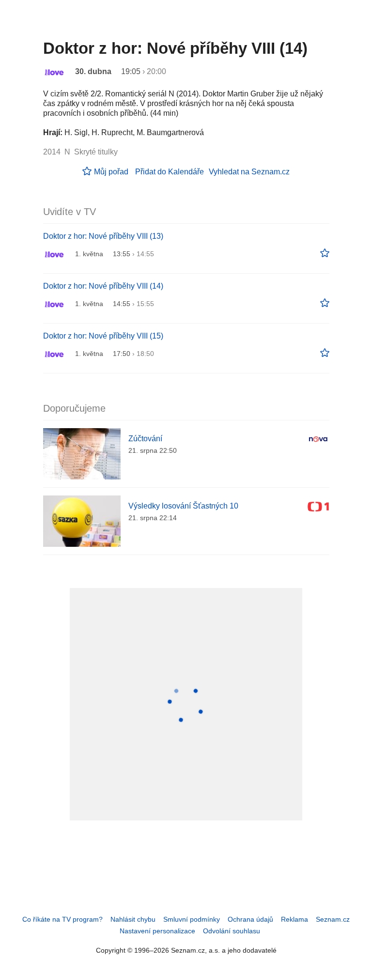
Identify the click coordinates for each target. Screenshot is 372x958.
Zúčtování (145, 438)
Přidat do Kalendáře (169, 172)
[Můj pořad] (324, 253)
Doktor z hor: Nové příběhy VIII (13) (103, 236)
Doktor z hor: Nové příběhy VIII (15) (103, 336)
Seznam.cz (333, 919)
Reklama (294, 919)
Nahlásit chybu (132, 919)
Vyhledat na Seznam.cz (249, 172)
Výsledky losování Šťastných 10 (183, 506)
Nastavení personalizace (157, 931)
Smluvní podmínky (191, 919)
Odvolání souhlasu (231, 931)
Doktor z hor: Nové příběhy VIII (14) (103, 286)
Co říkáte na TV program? (62, 919)
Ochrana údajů (250, 919)
